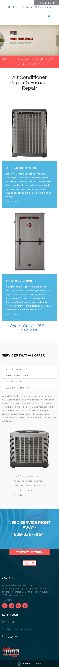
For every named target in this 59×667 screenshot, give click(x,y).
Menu (28, 563)
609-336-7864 (12, 637)
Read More (7, 600)
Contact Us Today (29, 552)
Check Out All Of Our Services (29, 327)
